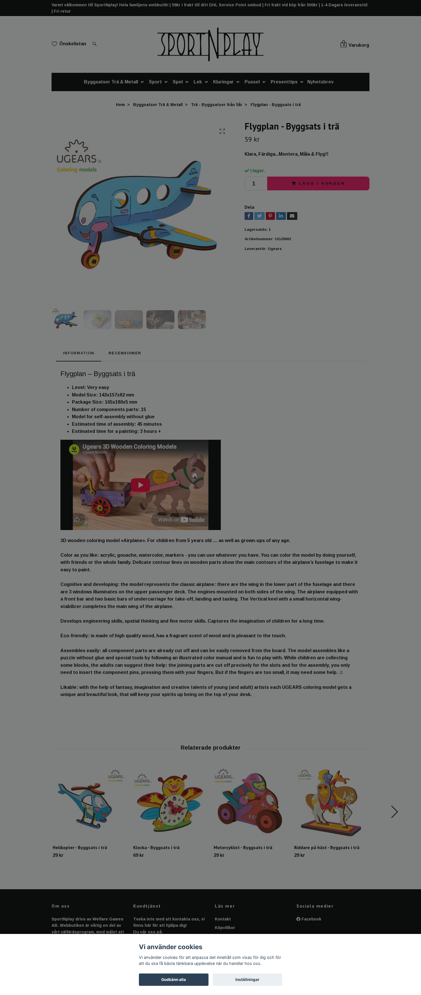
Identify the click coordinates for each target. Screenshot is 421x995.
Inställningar (247, 979)
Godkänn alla (173, 979)
